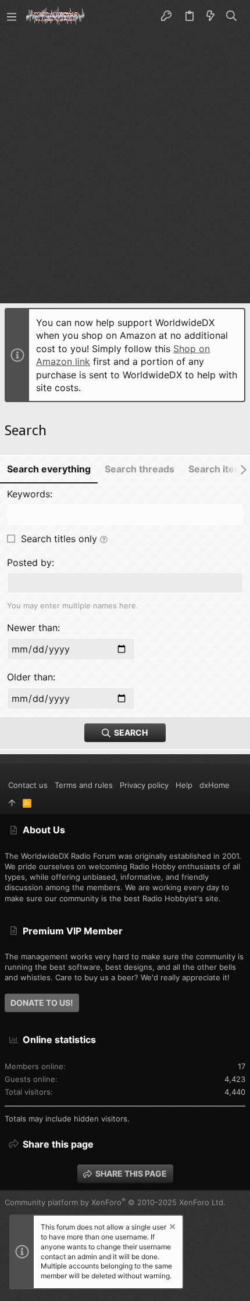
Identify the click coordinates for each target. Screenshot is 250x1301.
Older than (30, 677)
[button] (11, 16)
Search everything (49, 469)
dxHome (214, 785)
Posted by (29, 562)
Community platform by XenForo (115, 1202)
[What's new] (210, 16)
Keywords (28, 494)
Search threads (139, 469)
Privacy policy (144, 785)
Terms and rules (84, 785)
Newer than (32, 627)
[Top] (12, 803)
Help (184, 785)
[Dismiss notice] (171, 1228)
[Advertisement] (125, 163)
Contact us (28, 785)
